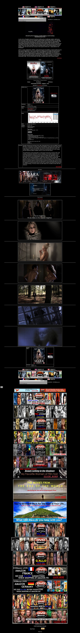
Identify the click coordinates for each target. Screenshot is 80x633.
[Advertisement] (40, 2)
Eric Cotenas (58, 166)
